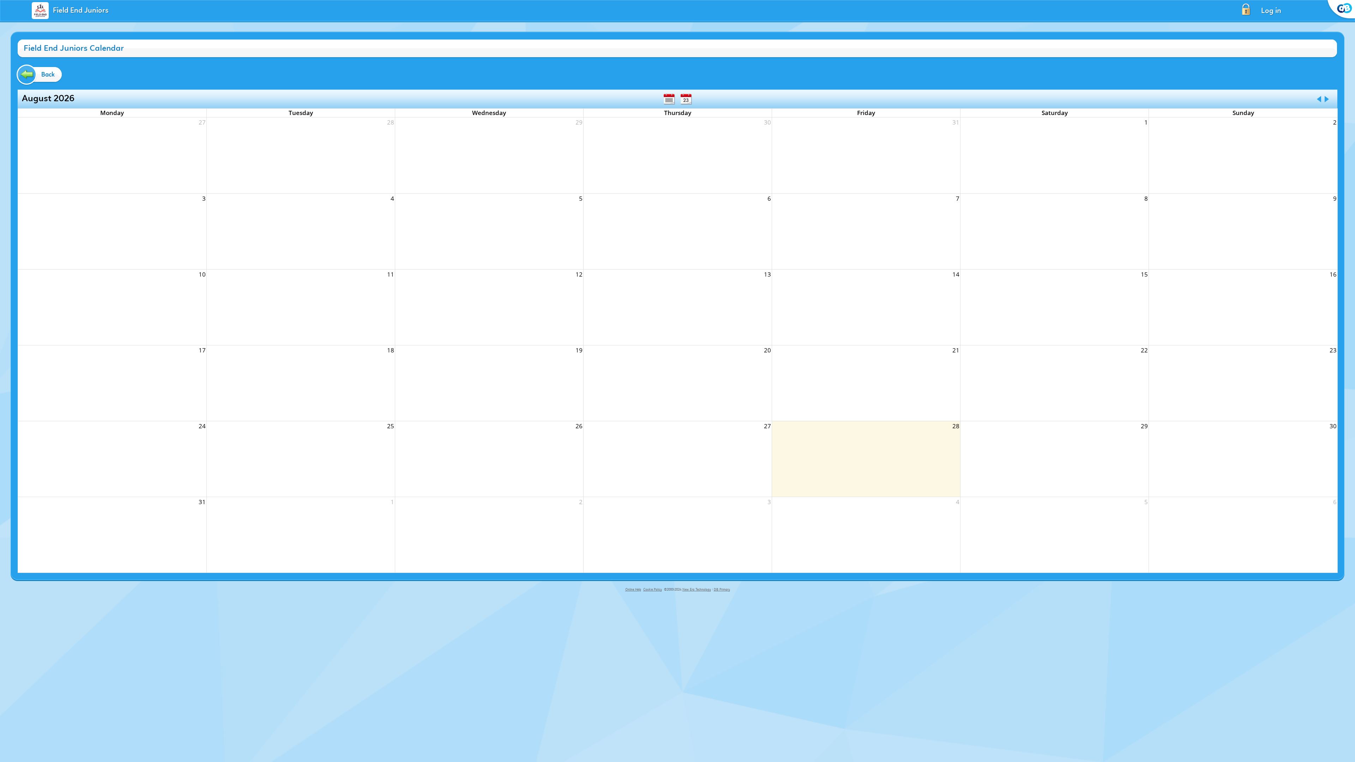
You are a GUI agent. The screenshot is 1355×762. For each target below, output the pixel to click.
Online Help (633, 589)
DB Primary (722, 589)
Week (669, 99)
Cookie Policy (652, 589)
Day (686, 99)
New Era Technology (696, 589)
